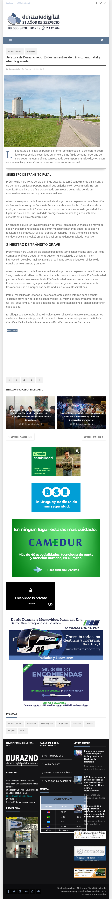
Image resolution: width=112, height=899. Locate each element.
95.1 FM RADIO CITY (53, 756)
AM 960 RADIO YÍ (52, 764)
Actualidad (31, 724)
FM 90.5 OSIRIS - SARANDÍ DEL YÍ (58, 781)
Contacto (10, 3)
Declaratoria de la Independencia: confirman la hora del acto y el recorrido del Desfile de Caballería (94, 811)
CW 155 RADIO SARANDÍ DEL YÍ (58, 773)
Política (89, 724)
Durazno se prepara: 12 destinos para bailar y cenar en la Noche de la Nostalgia (94, 756)
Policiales (31, 51)
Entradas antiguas (92, 437)
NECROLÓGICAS (23, 3)
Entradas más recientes (21, 437)
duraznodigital (14, 69)
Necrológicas (47, 724)
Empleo (11, 730)
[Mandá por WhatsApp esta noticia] (9, 380)
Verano (23, 730)
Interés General (15, 51)
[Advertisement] (56, 352)
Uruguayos (63, 724)
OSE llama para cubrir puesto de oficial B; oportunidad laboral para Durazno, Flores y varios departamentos (94, 784)
